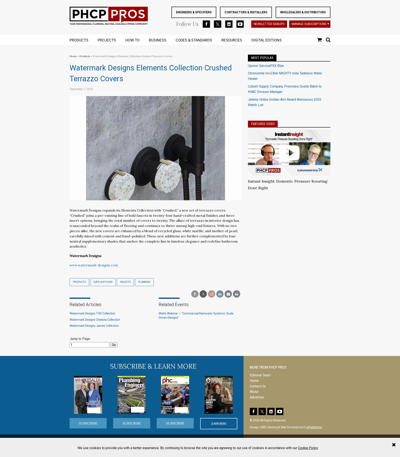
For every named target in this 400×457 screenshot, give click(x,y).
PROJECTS (107, 40)
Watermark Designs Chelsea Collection (95, 319)
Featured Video (263, 124)
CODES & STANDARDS (194, 40)
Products (84, 56)
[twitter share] (203, 294)
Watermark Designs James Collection (94, 325)
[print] (236, 294)
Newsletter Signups (269, 24)
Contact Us (258, 386)
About (254, 392)
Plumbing (144, 281)
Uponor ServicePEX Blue (266, 66)
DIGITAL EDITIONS (266, 40)
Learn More (218, 423)
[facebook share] (195, 294)
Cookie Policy (308, 448)
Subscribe (88, 423)
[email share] (228, 294)
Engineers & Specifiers (194, 12)
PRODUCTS (79, 40)
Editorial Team (260, 375)
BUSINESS (157, 40)
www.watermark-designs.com (94, 265)
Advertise (257, 397)
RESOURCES (231, 40)
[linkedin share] (220, 294)
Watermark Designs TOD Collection (92, 313)
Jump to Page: (80, 339)
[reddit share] (211, 294)
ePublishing (314, 427)
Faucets (125, 281)
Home (73, 56)
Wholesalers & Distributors (303, 12)
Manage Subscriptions (309, 24)
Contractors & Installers (246, 12)
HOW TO (132, 40)
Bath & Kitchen (103, 281)
